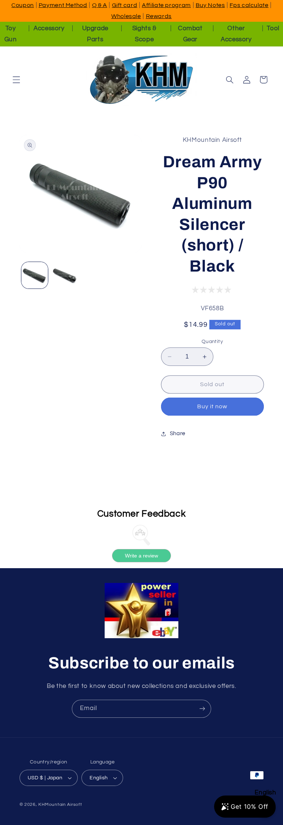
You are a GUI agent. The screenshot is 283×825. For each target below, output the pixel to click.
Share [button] (177, 433)
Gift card (124, 5)
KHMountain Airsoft (60, 805)
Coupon (22, 5)
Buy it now (212, 406)
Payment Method (63, 5)
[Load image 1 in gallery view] (34, 275)
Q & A (99, 5)
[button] (16, 79)
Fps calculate (249, 5)
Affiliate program (166, 5)
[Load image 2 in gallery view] (65, 275)
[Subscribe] (202, 709)
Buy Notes (210, 5)
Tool (273, 28)
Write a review (141, 556)
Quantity (212, 341)
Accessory (49, 28)
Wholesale (126, 16)
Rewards (159, 16)
